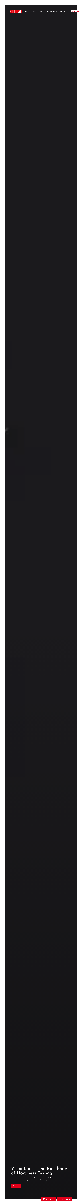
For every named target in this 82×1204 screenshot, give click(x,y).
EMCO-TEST (16, 11)
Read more (16, 1186)
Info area (67, 11)
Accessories (33, 11)
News (60, 11)
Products (25, 11)
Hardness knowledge (51, 11)
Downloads (75, 11)
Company (40, 11)
